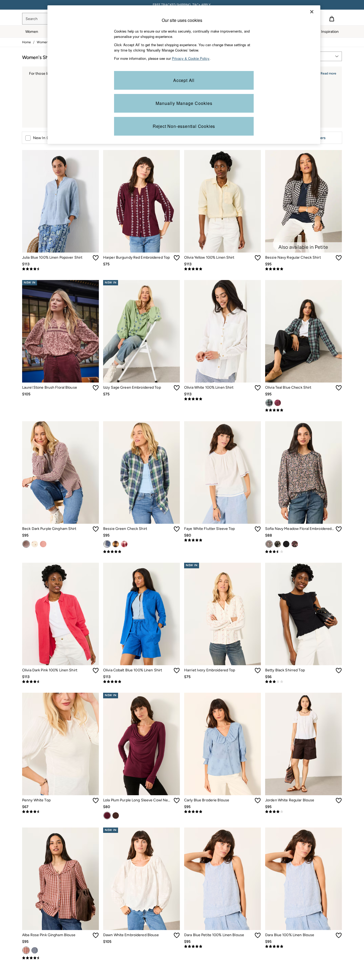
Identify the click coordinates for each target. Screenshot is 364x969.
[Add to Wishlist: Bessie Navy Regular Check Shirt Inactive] (338, 258)
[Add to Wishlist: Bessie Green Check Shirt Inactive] (176, 529)
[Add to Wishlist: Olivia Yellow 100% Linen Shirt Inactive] (257, 258)
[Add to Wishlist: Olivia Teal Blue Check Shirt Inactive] (338, 388)
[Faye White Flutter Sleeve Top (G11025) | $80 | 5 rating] (222, 540)
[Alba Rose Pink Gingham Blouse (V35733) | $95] (60, 879)
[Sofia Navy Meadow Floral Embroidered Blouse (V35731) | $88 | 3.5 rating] (303, 552)
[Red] (124, 544)
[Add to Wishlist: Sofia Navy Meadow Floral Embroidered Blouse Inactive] (338, 529)
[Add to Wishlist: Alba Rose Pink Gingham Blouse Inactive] (95, 935)
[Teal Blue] (269, 402)
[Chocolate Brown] (115, 815)
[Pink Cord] (43, 544)
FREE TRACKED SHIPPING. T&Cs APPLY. (182, 5)
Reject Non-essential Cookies (184, 126)
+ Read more (327, 73)
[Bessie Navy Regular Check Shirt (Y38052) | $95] (303, 201)
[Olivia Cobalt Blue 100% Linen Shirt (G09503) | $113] (141, 614)
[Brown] (115, 544)
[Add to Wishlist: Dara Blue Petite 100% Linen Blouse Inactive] (257, 935)
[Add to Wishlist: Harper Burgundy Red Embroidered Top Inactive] (176, 258)
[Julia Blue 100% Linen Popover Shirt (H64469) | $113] (60, 201)
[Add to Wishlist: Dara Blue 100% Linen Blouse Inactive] (338, 935)
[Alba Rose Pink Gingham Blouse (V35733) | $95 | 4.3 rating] (60, 958)
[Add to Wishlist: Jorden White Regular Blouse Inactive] (338, 800)
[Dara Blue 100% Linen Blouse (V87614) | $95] (303, 879)
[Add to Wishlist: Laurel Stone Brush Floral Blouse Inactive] (95, 388)
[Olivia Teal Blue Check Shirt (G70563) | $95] (303, 331)
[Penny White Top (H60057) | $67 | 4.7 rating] (60, 812)
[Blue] (34, 950)
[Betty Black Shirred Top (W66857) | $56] (303, 614)
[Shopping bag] (332, 19)
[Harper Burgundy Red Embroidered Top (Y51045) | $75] (141, 201)
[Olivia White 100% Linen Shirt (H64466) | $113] (222, 331)
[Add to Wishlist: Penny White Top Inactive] (95, 800)
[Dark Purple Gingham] (26, 544)
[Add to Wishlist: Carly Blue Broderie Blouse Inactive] (257, 800)
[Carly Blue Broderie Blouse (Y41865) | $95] (222, 744)
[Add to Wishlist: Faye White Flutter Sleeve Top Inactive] (257, 529)
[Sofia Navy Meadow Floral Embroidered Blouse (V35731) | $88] (303, 472)
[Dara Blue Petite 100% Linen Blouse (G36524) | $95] (222, 879)
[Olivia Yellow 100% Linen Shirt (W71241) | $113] (222, 201)
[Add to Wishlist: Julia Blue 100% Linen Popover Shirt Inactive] (95, 258)
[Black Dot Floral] (277, 544)
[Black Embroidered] (286, 544)
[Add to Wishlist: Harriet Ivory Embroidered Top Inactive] (257, 670)
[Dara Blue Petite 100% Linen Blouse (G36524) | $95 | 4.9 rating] (222, 946)
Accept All (184, 80)
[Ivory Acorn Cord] (34, 544)
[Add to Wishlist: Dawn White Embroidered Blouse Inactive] (176, 935)
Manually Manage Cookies (184, 103)
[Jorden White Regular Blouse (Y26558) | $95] (303, 744)
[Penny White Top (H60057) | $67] (60, 744)
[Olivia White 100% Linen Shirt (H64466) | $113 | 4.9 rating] (222, 399)
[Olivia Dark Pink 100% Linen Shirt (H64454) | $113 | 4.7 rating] (60, 682)
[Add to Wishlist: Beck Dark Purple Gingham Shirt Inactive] (95, 529)
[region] (183, 74)
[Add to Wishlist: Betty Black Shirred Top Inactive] (338, 670)
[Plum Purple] (107, 815)
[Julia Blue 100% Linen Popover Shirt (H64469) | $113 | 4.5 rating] (60, 269)
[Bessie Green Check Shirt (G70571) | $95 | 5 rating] (141, 552)
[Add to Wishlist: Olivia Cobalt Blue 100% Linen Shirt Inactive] (176, 670)
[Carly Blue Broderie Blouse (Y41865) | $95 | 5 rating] (222, 812)
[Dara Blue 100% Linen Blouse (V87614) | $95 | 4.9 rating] (303, 946)
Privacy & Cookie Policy (190, 58)
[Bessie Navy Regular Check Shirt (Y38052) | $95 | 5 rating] (303, 269)
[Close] (312, 12)
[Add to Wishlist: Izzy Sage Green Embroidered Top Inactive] (176, 388)
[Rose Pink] (26, 950)
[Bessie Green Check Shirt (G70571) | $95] (141, 472)
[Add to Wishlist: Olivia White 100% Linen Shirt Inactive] (257, 388)
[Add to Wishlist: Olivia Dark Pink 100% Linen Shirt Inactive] (95, 670)
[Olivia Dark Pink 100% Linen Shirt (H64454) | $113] (60, 614)
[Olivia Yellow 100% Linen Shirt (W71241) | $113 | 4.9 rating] (222, 269)
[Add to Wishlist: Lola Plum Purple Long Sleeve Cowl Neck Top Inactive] (176, 800)
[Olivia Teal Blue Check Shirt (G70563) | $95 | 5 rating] (303, 410)
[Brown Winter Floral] (295, 544)
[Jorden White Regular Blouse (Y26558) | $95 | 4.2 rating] (303, 812)
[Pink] (277, 403)
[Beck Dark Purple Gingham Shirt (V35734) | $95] (60, 472)
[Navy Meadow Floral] (269, 544)
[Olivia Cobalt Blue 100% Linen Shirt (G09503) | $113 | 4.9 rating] (141, 682)
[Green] (107, 544)
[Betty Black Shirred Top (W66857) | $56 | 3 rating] (303, 682)
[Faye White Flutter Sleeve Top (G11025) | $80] (222, 472)
